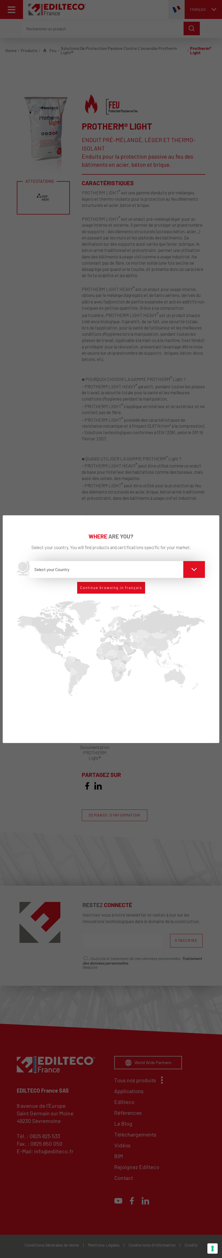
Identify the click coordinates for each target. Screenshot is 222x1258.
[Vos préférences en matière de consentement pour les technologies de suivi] (212, 1248)
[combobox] (117, 569)
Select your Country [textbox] (51, 569)
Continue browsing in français (111, 587)
